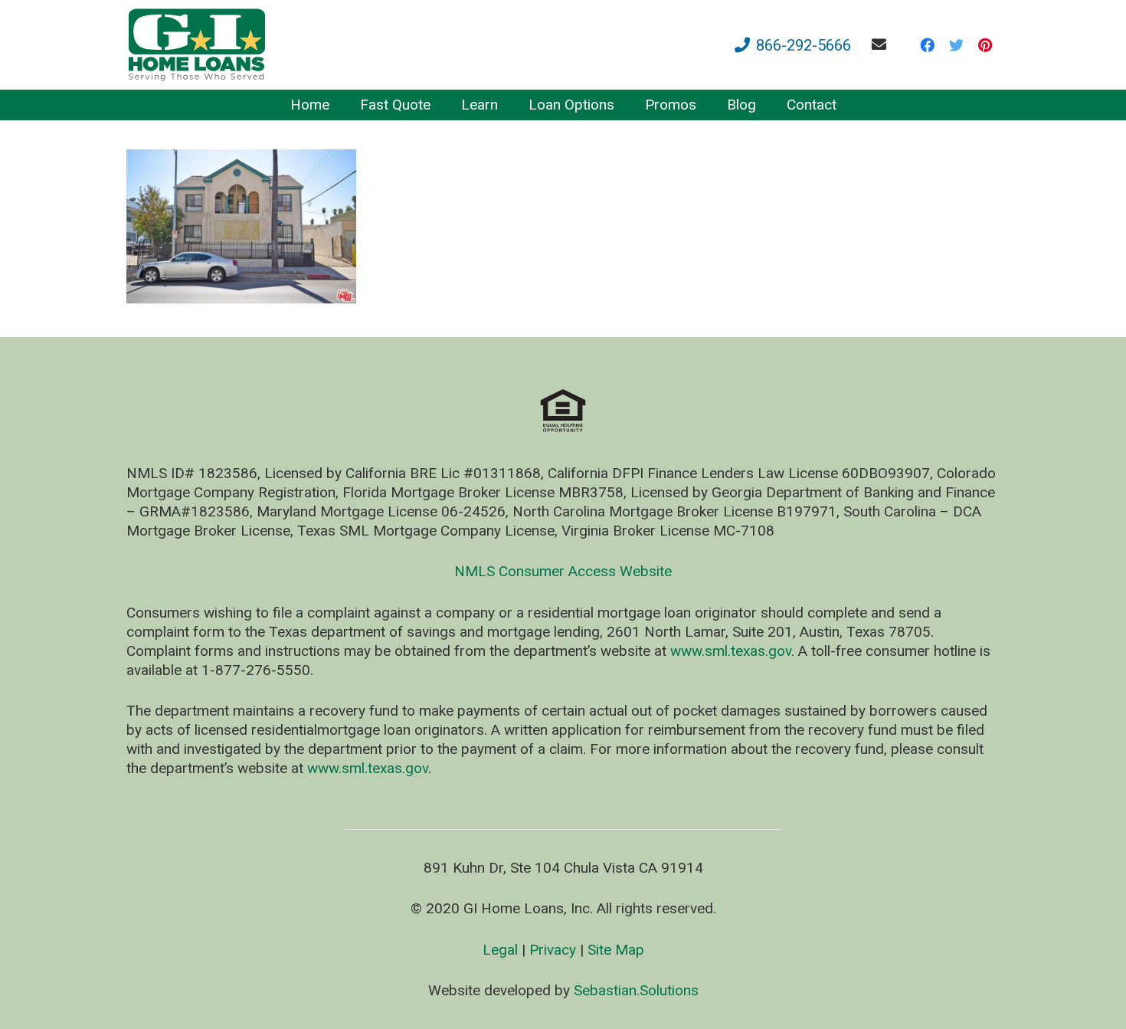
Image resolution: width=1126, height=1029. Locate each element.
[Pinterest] (985, 45)
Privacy (552, 950)
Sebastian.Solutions (636, 990)
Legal (500, 950)
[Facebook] (926, 45)
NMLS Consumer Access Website (563, 571)
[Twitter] (956, 45)
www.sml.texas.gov (730, 651)
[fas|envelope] (882, 44)
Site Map (616, 950)
